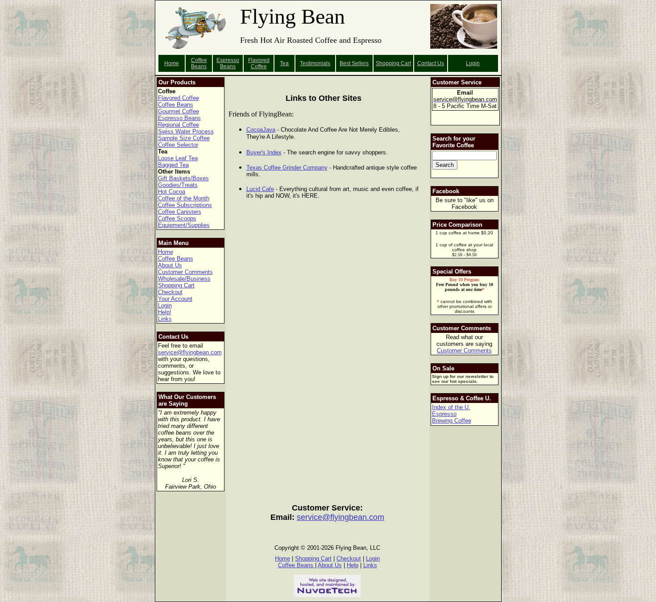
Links (165, 319)
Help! (164, 312)
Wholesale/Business (184, 278)
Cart (406, 63)
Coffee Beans (199, 63)
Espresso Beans (227, 63)
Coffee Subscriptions (185, 205)
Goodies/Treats (178, 185)
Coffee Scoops (177, 218)
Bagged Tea (173, 165)
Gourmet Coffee (178, 111)
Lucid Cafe (260, 189)
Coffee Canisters (179, 211)
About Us (170, 265)
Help (352, 565)
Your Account (175, 298)
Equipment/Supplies (184, 225)
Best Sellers (354, 63)
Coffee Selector (178, 144)
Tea (284, 63)
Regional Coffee (178, 124)
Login (473, 63)
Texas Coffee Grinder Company (287, 167)
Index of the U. (451, 407)
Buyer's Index (264, 152)
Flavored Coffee (259, 63)
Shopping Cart (176, 285)
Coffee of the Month (183, 198)
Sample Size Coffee (184, 138)
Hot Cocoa (171, 191)
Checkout (170, 292)
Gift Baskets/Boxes (183, 178)
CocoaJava (260, 129)
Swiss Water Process (186, 131)
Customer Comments (185, 272)
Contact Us (430, 63)
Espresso (444, 414)
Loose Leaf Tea (178, 158)
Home (171, 63)
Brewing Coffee (451, 420)
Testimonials (315, 63)
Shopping (388, 63)
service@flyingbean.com (190, 352)
